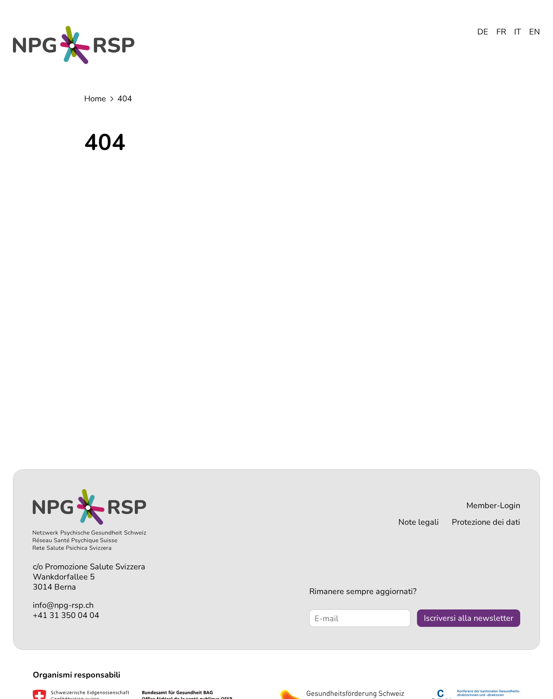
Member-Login (493, 505)
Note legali (418, 522)
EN (534, 31)
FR (501, 31)
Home (95, 99)
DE (482, 31)
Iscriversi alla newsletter (468, 618)
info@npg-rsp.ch (63, 605)
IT (517, 31)
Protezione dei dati (486, 522)
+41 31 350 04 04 (66, 615)
